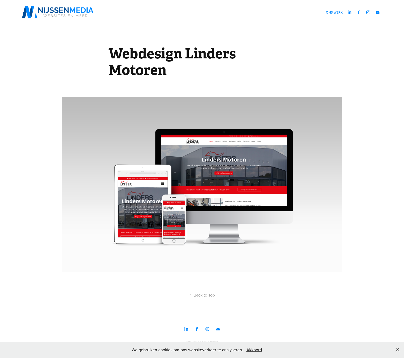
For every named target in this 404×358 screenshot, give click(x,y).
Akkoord (254, 350)
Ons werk (334, 12)
